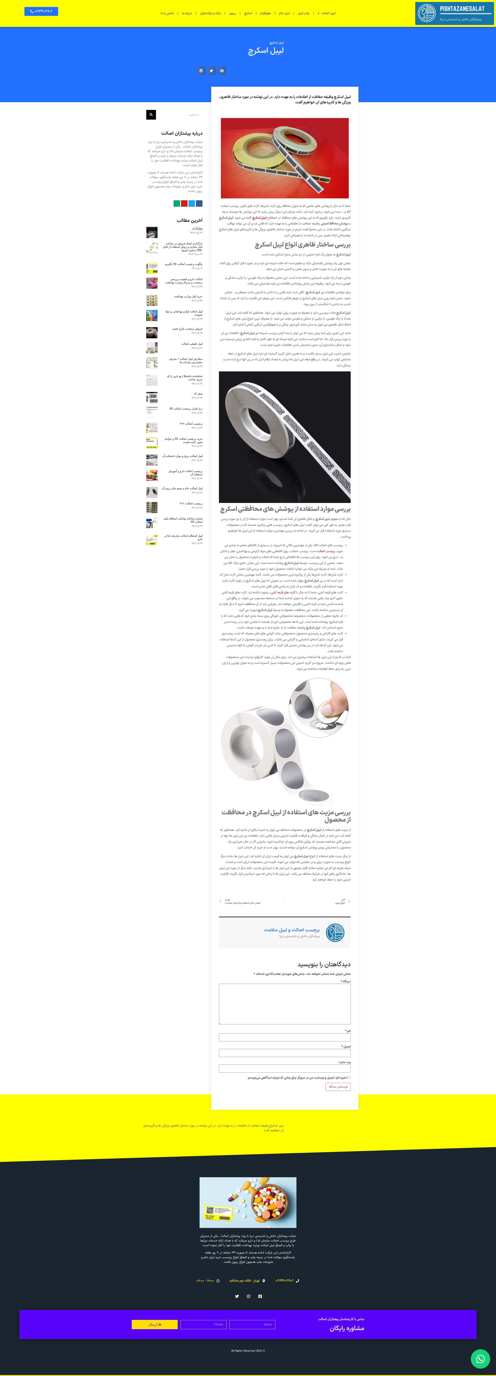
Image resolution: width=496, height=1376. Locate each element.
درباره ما (187, 13)
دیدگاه (346, 981)
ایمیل (346, 1046)
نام (348, 1031)
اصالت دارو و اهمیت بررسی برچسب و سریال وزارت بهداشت (183, 281)
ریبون (232, 13)
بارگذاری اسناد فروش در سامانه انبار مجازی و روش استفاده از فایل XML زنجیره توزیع (182, 247)
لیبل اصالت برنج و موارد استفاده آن (182, 456)
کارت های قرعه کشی (283, 592)
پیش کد (198, 393)
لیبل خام (284, 13)
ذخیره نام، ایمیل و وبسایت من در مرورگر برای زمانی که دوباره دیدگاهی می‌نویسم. (297, 1077)
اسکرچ (248, 13)
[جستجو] (151, 115)
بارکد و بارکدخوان (210, 13)
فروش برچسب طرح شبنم (187, 328)
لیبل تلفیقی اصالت (192, 343)
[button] (41, 11)
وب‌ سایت (344, 1062)
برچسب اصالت (326, 551)
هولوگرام (265, 13)
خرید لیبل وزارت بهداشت (188, 296)
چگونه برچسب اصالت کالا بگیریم (183, 264)
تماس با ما (167, 13)
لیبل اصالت (328, 13)
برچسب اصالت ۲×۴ (191, 423)
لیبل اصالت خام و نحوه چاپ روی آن (182, 488)
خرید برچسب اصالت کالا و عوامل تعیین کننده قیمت (183, 440)
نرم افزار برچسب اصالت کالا (185, 408)
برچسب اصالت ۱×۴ (191, 503)
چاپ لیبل (303, 13)
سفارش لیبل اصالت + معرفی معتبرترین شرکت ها (185, 360)
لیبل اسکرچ (277, 42)
